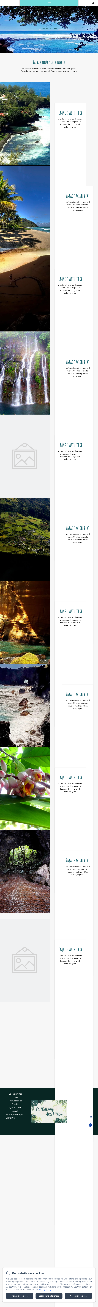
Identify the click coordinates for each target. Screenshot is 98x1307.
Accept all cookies (78, 1296)
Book (49, 3)
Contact (85, 1105)
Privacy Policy (44, 1289)
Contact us (11, 1118)
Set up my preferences (49, 1296)
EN (85, 1121)
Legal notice (85, 1109)
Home (85, 1094)
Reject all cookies (20, 1296)
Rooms (85, 1098)
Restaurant (85, 1101)
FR (90, 1121)
